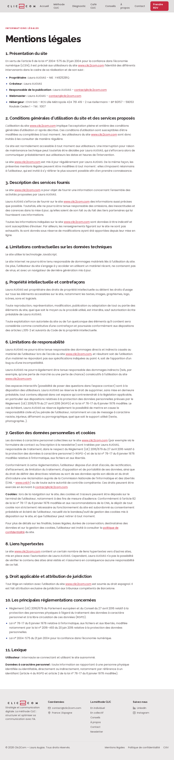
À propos (125, 6)
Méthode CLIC (59, 6)
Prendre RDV (158, 6)
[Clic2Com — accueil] (21, 6)
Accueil (44, 6)
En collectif (96, 712)
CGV (166, 747)
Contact (140, 6)
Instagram (143, 712)
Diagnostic (79, 6)
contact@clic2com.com (90, 90)
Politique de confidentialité (144, 747)
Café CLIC (93, 6)
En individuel (97, 708)
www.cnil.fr (22, 483)
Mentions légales (115, 747)
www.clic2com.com (91, 65)
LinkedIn (141, 708)
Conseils (110, 6)
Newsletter (96, 731)
